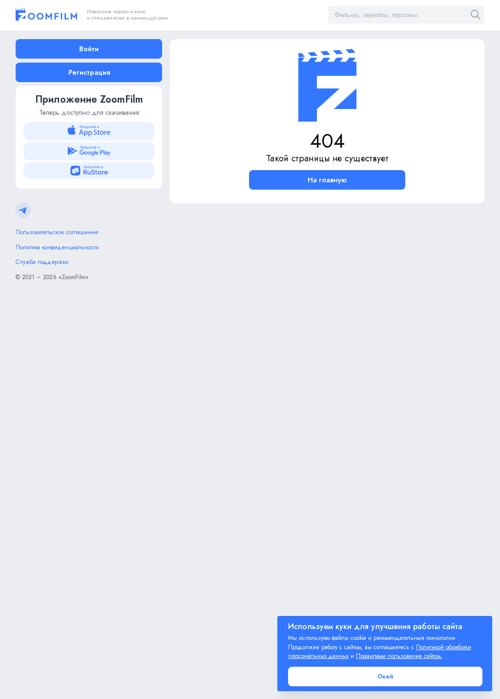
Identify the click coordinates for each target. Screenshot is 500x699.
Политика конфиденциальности (57, 247)
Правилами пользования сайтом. (399, 656)
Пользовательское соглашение (57, 232)
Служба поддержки (42, 262)
